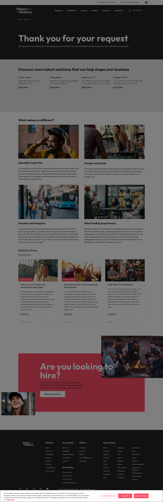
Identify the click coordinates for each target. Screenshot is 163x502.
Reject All (125, 496)
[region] (81, 496)
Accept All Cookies (141, 496)
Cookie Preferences (108, 496)
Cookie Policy (10, 500)
